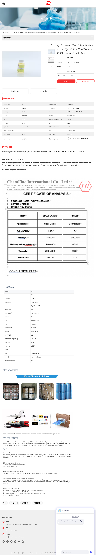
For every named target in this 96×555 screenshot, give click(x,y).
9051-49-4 (14, 503)
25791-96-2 (25, 503)
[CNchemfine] (23, 542)
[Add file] (59, 552)
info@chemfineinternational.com (15, 537)
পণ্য (9, 32)
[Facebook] (11, 542)
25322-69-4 (37, 503)
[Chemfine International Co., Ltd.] (48, 3)
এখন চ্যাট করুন (85, 81)
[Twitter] (7, 542)
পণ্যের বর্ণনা (43, 91)
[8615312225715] (19, 542)
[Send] (91, 552)
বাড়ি (6, 32)
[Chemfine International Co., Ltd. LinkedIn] (15, 542)
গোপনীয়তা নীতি (12, 553)
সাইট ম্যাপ (19, 553)
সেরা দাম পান (66, 81)
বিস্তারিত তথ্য (15, 91)
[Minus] (91, 511)
